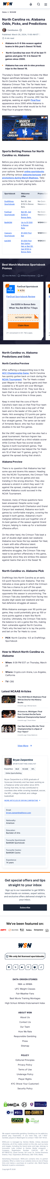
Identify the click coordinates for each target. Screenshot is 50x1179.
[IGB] (38, 1104)
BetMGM (8, 222)
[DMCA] (11, 1104)
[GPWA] (17, 1120)
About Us (25, 1017)
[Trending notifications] (31, 4)
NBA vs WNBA (25, 984)
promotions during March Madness (20, 177)
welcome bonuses (32, 174)
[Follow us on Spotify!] (34, 967)
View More (23, 745)
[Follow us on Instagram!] (28, 967)
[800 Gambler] (34, 1112)
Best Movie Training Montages (25, 998)
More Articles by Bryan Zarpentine (21, 800)
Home (4, 12)
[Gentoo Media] (14, 1112)
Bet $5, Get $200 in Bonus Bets (26, 215)
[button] (45, 4)
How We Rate (25, 1031)
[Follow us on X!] (15, 967)
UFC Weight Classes (25, 989)
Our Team (25, 1026)
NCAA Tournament (12, 379)
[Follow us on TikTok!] (41, 967)
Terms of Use (25, 1069)
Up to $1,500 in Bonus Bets (27, 225)
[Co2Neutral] (32, 1120)
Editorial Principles (25, 1060)
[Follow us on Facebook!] (9, 967)
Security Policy (25, 1088)
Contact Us (25, 1022)
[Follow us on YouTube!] (22, 967)
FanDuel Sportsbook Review (20, 296)
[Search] (38, 4)
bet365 (7, 241)
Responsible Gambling (25, 1036)
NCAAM (13, 12)
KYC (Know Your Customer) (25, 1083)
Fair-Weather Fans (25, 993)
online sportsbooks (34, 171)
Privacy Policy (25, 1064)
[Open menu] (45, 4)
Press (25, 1041)
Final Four (36, 100)
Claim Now (23, 325)
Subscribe (25, 907)
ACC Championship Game (15, 373)
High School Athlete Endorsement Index (25, 1003)
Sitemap (25, 1045)
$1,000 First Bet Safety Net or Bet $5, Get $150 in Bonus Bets (27, 246)
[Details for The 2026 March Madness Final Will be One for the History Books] (8, 701)
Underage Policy (25, 1074)
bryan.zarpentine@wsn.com (18, 813)
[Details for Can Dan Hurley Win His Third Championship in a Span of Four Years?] (8, 731)
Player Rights (25, 1079)
